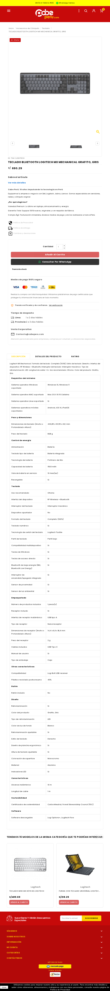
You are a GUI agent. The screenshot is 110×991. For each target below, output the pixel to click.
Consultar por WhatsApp (57, 261)
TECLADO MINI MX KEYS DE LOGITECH (26, 891)
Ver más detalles (17, 182)
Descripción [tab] (18, 356)
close (4, 987)
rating (75, 356)
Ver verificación (56, 305)
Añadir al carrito (55, 254)
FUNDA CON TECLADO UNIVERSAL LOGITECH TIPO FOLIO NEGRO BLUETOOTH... (80, 891)
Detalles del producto (48, 356)
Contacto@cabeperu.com (30, 334)
